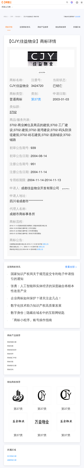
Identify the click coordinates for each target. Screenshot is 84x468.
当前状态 (59, 79)
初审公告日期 (19, 155)
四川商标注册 (11, 456)
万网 (11, 16)
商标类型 (16, 93)
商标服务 (18, 16)
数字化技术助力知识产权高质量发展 (36, 305)
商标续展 (10, 346)
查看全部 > (71, 266)
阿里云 (6, 16)
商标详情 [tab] (8, 27)
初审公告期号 (19, 147)
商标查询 (10, 369)
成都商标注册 (11, 460)
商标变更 (10, 361)
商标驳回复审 (11, 350)
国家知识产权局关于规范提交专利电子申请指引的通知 (42, 276)
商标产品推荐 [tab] (43, 27)
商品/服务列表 (20, 119)
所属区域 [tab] (76, 27)
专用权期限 (17, 180)
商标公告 (16, 240)
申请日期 (59, 93)
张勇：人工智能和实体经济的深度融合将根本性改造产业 (42, 288)
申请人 (14, 188)
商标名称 (16, 79)
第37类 (36, 99)
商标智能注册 (11, 342)
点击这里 (77, 16)
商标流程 (16, 221)
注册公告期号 (19, 163)
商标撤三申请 (11, 357)
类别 (34, 93)
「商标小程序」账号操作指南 (31, 320)
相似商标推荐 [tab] (60, 27)
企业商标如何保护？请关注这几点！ (36, 298)
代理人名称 (17, 208)
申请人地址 (17, 195)
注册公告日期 (19, 171)
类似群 (14, 106)
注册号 (36, 79)
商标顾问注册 (11, 365)
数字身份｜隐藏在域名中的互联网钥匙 (38, 312)
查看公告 (45, 244)
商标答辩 (10, 354)
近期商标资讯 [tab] (25, 27)
